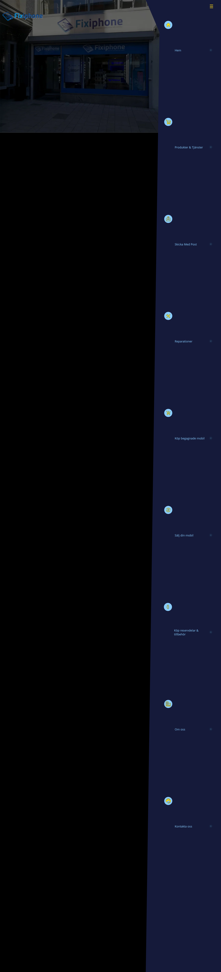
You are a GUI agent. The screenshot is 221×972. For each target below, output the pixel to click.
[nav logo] (213, 4)
